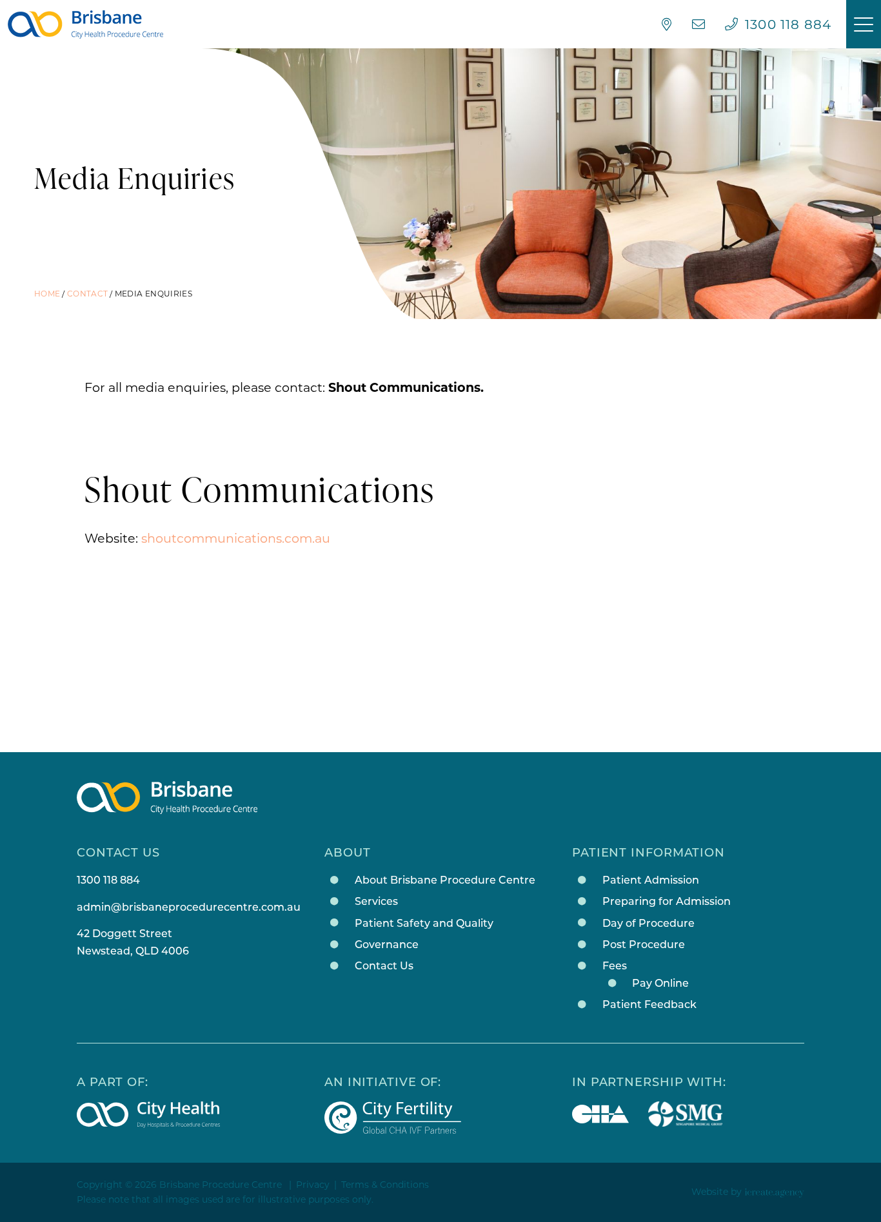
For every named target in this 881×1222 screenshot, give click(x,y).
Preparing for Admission (666, 901)
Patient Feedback (649, 1004)
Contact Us (384, 966)
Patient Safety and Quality (424, 923)
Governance (387, 944)
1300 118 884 (108, 880)
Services (376, 901)
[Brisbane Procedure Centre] (85, 24)
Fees (614, 966)
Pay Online (660, 983)
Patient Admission (650, 880)
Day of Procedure (648, 923)
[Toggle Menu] (863, 24)
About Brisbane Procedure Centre (445, 880)
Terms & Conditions (385, 1184)
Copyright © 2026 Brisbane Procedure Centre (179, 1184)
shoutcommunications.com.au (235, 538)
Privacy (313, 1184)
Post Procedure (643, 944)
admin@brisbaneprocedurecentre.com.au (189, 907)
